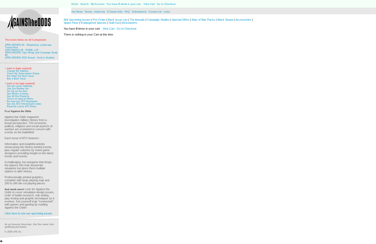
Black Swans (225, 19)
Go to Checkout (166, 4)
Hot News (77, 11)
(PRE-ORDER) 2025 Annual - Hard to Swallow (29, 57)
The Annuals (137, 19)
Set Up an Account (17, 91)
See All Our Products (18, 96)
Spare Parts (71, 22)
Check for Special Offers (20, 98)
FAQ (127, 11)
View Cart (149, 4)
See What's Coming (17, 93)
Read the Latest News (21, 106)
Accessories (243, 19)
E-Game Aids (115, 11)
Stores (89, 11)
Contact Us (155, 11)
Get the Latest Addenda (19, 86)
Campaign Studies (158, 19)
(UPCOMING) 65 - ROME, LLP (21, 50)
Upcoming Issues (80, 19)
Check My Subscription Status (23, 73)
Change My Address (18, 71)
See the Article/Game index (24, 104)
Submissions (139, 11)
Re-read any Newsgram (22, 101)
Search (84, 4)
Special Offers (181, 19)
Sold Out (114, 22)
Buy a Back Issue (16, 78)
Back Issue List (118, 19)
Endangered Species (94, 22)
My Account (97, 4)
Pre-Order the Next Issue (20, 76)
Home (74, 4)
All (65, 19)
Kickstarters (129, 22)
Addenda (100, 11)
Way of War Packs (203, 19)
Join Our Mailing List (18, 88)
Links (167, 11)
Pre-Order (99, 19)
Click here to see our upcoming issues (28, 213)
